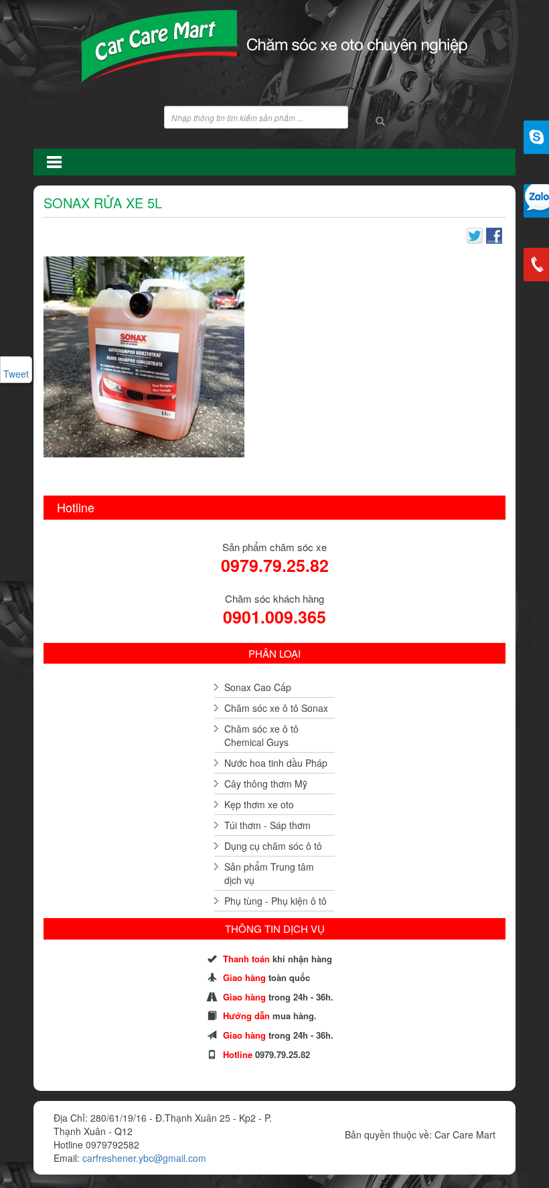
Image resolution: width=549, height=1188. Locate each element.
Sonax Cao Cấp (257, 687)
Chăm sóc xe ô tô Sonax (276, 708)
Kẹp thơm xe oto (259, 804)
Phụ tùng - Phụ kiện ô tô (275, 900)
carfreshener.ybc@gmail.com (144, 1158)
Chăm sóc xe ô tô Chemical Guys (261, 735)
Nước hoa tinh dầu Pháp (275, 762)
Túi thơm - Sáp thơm (267, 825)
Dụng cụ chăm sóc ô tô (273, 845)
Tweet (16, 373)
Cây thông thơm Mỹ (265, 783)
